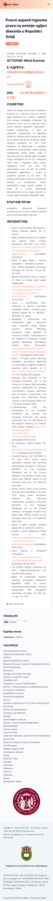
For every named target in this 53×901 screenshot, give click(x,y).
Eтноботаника (10, 745)
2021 (15, 44)
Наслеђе (7, 762)
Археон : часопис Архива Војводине (20, 722)
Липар (6, 755)
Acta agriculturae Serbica (15, 651)
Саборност (8, 768)
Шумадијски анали (12, 781)
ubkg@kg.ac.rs (17, 834)
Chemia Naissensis (12, 667)
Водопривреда (10, 726)
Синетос (7, 771)
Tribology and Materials (14, 713)
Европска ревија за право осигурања (21, 742)
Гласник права (10, 729)
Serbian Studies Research (15, 709)
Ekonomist (8, 670)
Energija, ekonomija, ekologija (17, 673)
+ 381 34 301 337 (21, 828)
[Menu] (49, 4)
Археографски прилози (14, 719)
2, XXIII (9, 44)
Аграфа (6, 716)
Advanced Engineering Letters (17, 654)
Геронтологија (10, 732)
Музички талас (10, 758)
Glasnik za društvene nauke (16, 677)
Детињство (8, 739)
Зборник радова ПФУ (13, 748)
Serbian (12, 622)
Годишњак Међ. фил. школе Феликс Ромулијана (26, 735)
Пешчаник (8, 765)
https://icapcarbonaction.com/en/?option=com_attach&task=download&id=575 (29, 351)
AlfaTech (7, 657)
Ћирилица (8, 637)
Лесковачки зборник (13, 752)
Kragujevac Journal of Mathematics (19, 683)
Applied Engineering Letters (16, 660)
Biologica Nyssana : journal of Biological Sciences (26, 664)
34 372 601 (36, 828)
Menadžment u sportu (13, 693)
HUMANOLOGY (10, 680)
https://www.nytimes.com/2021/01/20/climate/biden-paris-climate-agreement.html (29, 250)
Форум (6, 778)
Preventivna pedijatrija (13, 696)
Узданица (7, 775)
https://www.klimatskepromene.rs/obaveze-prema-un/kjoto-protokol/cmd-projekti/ (28, 540)
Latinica (19, 637)
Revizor (6, 700)
